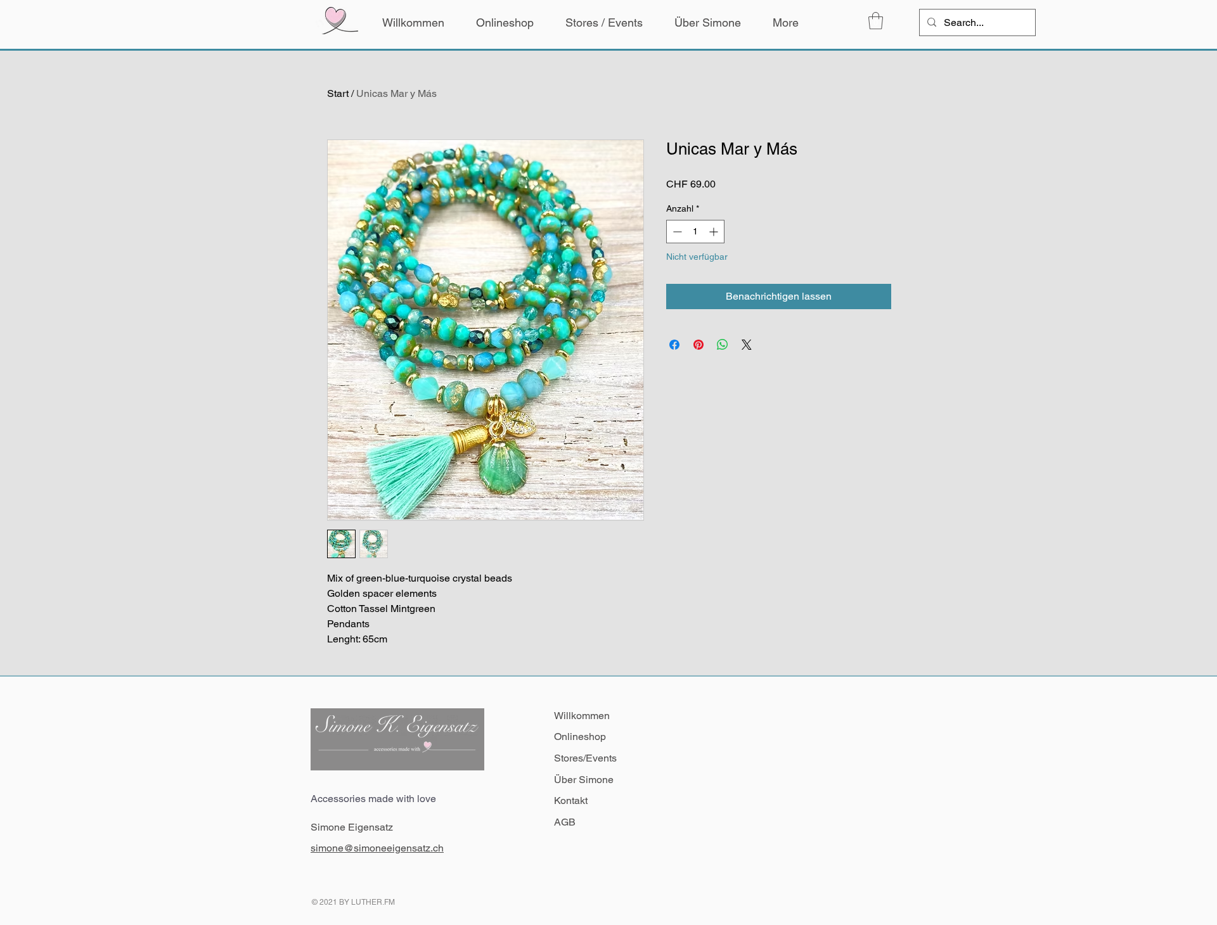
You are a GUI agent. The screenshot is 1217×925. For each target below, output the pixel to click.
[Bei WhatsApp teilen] (722, 344)
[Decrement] (676, 231)
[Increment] (715, 231)
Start (338, 93)
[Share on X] (746, 344)
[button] (875, 20)
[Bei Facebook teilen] (674, 344)
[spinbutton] (695, 231)
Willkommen (582, 716)
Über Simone (584, 780)
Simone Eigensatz (352, 827)
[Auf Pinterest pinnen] (698, 344)
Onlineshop (580, 736)
